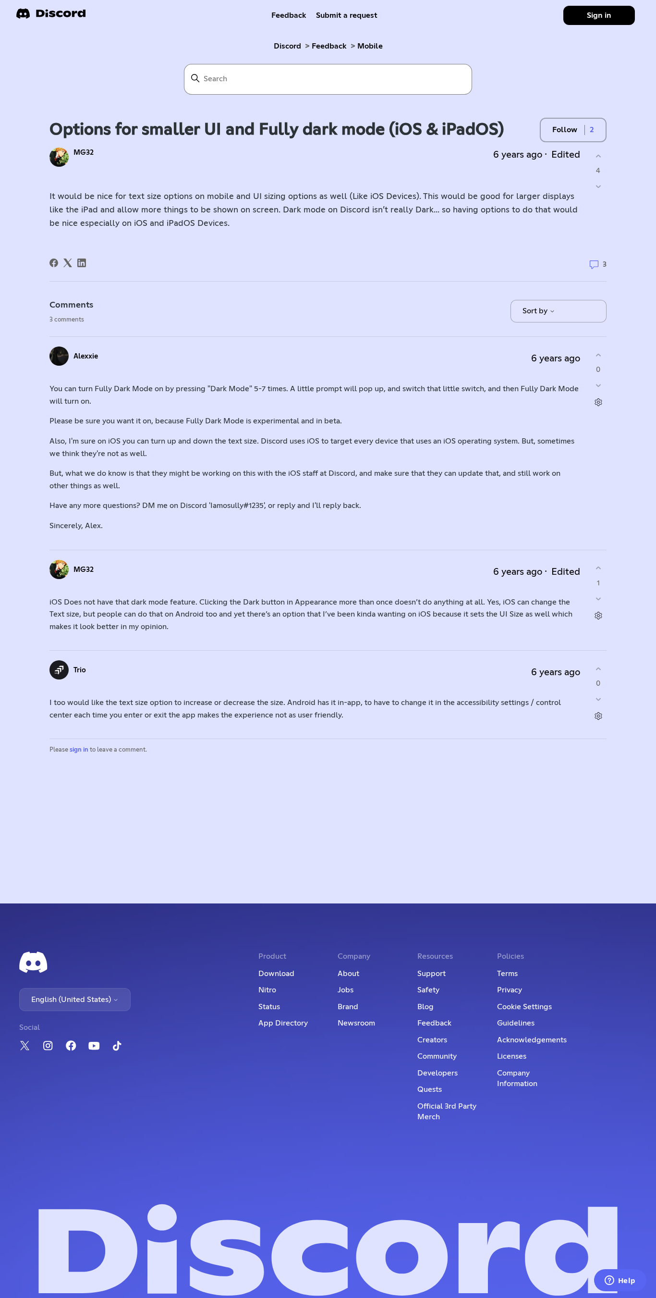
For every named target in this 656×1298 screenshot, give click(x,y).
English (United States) (72, 999)
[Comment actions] (598, 402)
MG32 (83, 152)
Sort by (535, 311)
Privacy (509, 990)
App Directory (283, 1023)
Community (437, 1056)
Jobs (345, 990)
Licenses (511, 1056)
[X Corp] (67, 263)
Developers (437, 1073)
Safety (428, 990)
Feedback (288, 15)
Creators (432, 1040)
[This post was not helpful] (598, 186)
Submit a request (346, 15)
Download (276, 973)
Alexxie (85, 356)
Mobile (370, 46)
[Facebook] (53, 263)
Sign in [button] (599, 15)
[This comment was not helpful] (598, 385)
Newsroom (356, 1023)
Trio (79, 670)
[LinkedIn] (81, 263)
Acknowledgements (532, 1040)
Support (431, 973)
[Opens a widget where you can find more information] (620, 1281)
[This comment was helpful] (598, 354)
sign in (79, 750)
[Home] (50, 16)
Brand (348, 1007)
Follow (564, 130)
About (348, 973)
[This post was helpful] (598, 156)
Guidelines (516, 1023)
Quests (429, 1089)
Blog (425, 1007)
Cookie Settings (524, 1007)
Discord (287, 46)
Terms (507, 973)
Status (269, 1007)
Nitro (267, 990)
